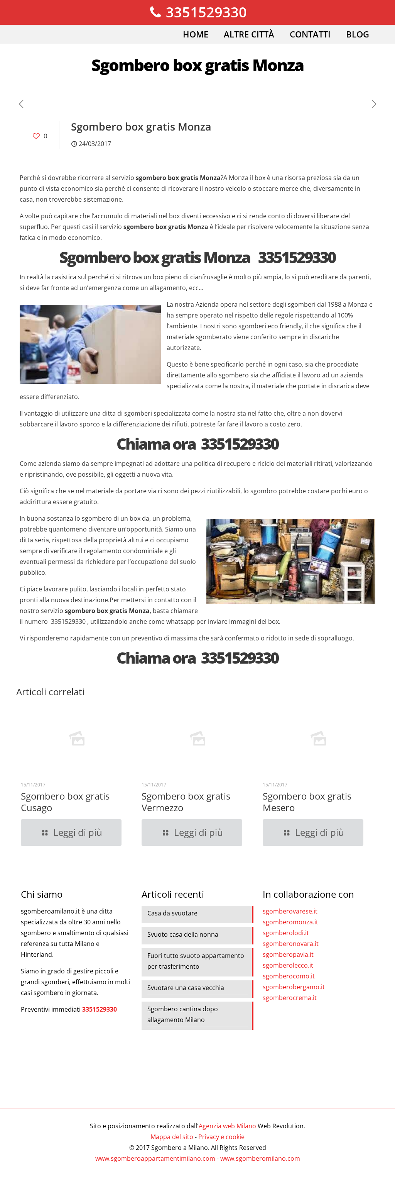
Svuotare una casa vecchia (185, 987)
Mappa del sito (171, 1137)
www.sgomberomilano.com (260, 1158)
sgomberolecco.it (288, 965)
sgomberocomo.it (289, 976)
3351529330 (204, 12)
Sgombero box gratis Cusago (65, 802)
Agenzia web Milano (227, 1126)
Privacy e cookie (221, 1137)
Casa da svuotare (172, 913)
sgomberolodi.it (286, 933)
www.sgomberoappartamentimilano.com (155, 1158)
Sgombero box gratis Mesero (307, 802)
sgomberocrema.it (290, 997)
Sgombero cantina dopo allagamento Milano (182, 1014)
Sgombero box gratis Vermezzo (186, 802)
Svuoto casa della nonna (182, 934)
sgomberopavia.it (288, 954)
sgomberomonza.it (290, 922)
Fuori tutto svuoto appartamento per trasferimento (195, 961)
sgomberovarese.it (290, 911)
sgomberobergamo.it (294, 987)
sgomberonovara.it (291, 943)
